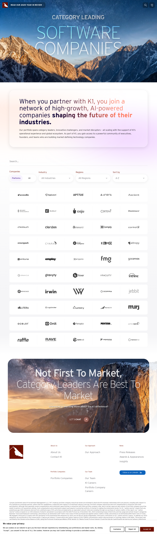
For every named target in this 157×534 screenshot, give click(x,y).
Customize (117, 529)
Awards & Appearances (132, 457)
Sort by (116, 172)
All (29, 178)
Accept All (147, 529)
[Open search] (145, 5)
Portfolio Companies (61, 478)
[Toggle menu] (152, 5)
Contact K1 (56, 457)
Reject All (132, 529)
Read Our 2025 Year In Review (26, 5)
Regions (79, 172)
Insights (124, 461)
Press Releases (127, 452)
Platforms (16, 178)
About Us (55, 452)
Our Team (90, 478)
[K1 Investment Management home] (5, 5)
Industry (43, 172)
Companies (14, 172)
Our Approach (92, 452)
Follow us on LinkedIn (130, 472)
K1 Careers (90, 483)
